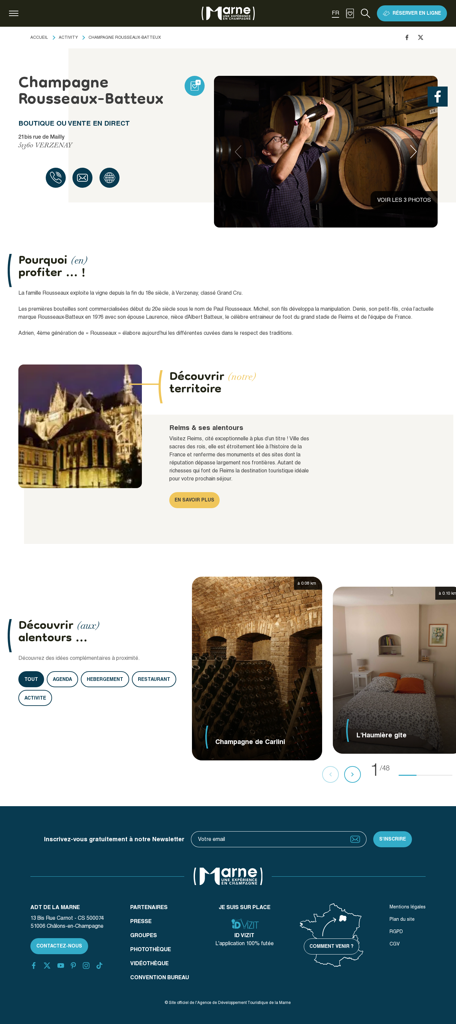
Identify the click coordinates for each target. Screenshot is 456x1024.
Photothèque (150, 949)
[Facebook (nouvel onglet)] (33, 965)
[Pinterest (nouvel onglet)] (73, 965)
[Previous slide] (238, 151)
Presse (141, 921)
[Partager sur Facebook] (407, 37)
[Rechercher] (365, 13)
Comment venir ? (331, 946)
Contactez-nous (59, 945)
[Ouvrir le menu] (13, 13)
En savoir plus (194, 499)
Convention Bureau (159, 977)
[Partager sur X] (421, 37)
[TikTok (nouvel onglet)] (99, 965)
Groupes (143, 935)
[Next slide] (413, 151)
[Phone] (56, 178)
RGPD (396, 931)
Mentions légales (408, 906)
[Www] (109, 178)
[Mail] (82, 178)
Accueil (39, 37)
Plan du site (402, 919)
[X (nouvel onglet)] (47, 965)
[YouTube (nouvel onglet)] (60, 965)
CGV (395, 943)
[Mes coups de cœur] (350, 13)
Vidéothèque (149, 963)
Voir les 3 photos (404, 200)
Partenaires (149, 907)
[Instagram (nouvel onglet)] (86, 965)
